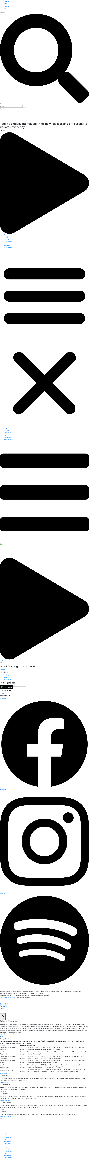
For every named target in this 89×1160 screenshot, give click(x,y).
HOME (5, 237)
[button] (44, 339)
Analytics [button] (3, 1091)
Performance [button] (4, 1082)
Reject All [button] (3, 1008)
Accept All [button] (3, 1006)
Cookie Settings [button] (5, 1004)
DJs (4, 243)
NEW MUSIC (7, 241)
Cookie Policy (10, 998)
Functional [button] (3, 1073)
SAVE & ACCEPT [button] (5, 1116)
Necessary (5, 1037)
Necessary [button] (3, 1035)
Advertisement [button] (5, 1100)
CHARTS (6, 239)
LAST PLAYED (8, 247)
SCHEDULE (7, 245)
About (5, 3)
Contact (6, 1)
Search (2, 12)
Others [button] (2, 1109)
